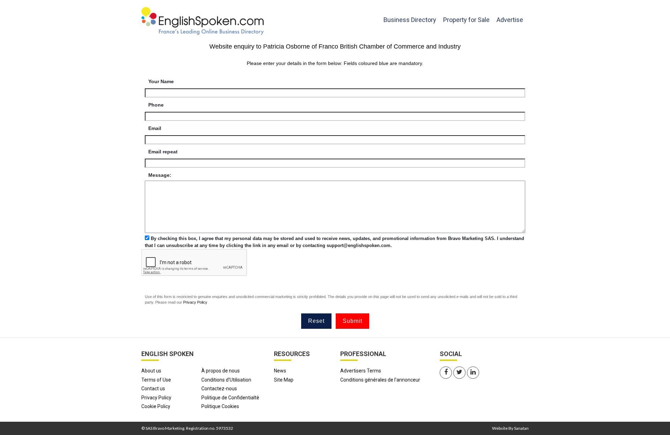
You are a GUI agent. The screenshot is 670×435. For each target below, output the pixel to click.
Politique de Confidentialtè (230, 397)
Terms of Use (156, 380)
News (280, 371)
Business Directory (410, 19)
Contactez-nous (219, 388)
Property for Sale (466, 19)
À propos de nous (220, 371)
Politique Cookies (220, 406)
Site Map (283, 380)
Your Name (161, 81)
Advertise (510, 19)
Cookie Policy (155, 406)
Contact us (153, 388)
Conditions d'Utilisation (226, 380)
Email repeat (163, 151)
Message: (159, 175)
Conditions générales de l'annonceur (380, 380)
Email (154, 128)
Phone (156, 105)
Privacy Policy (195, 302)
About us (151, 371)
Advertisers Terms (360, 371)
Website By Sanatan (510, 428)
